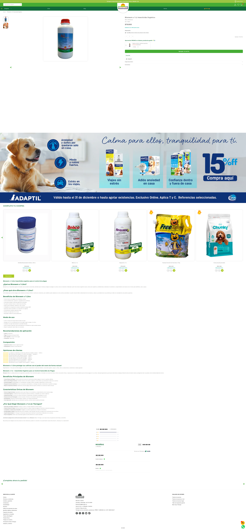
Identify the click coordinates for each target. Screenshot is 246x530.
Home (4, 11)
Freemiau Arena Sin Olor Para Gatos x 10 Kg (219, 262)
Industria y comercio (7, 523)
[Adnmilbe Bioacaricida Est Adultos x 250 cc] (74, 235)
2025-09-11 (98, 466)
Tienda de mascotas (176, 497)
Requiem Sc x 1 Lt (171, 262)
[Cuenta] (235, 5)
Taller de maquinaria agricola (178, 502)
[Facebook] (77, 514)
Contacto (78, 508)
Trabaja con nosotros (7, 519)
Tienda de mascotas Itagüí (178, 500)
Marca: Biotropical (129, 19)
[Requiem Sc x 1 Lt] (171, 235)
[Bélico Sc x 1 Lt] (123, 235)
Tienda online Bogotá (7, 515)
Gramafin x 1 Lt (27, 262)
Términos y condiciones (8, 499)
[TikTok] (89, 514)
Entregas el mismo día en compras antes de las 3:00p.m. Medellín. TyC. (123, 1)
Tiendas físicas (239, 1)
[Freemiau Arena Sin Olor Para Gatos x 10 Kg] (219, 235)
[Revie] (147, 451)
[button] (241, 5)
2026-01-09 (98, 456)
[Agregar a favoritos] (23, 270)
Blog (85, 8)
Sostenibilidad (6, 504)
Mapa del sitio (83, 508)
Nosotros (5, 506)
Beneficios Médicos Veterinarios (10, 510)
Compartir (130, 58)
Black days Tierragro (176, 504)
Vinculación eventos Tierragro (9, 521)
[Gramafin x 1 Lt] (26, 235)
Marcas (165, 8)
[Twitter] (80, 514)
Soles (48, 8)
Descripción (127, 30)
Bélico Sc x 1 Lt (123, 262)
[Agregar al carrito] (29, 270)
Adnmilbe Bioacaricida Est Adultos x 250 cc (75, 262)
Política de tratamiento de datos (10, 508)
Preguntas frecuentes (7, 512)
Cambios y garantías (7, 500)
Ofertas (4, 497)
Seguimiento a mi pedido (8, 514)
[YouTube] (86, 514)
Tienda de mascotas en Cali (178, 499)
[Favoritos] (238, 5)
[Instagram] (83, 514)
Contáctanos (6, 502)
